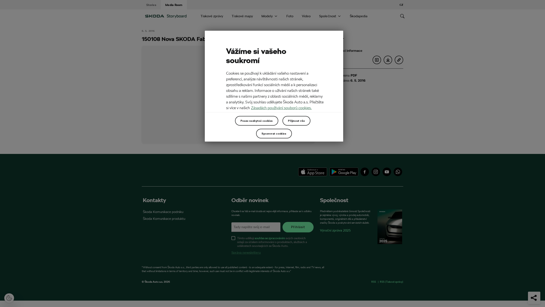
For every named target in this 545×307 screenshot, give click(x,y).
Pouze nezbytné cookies (257, 120)
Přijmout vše (296, 120)
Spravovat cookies (274, 133)
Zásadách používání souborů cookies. (281, 108)
